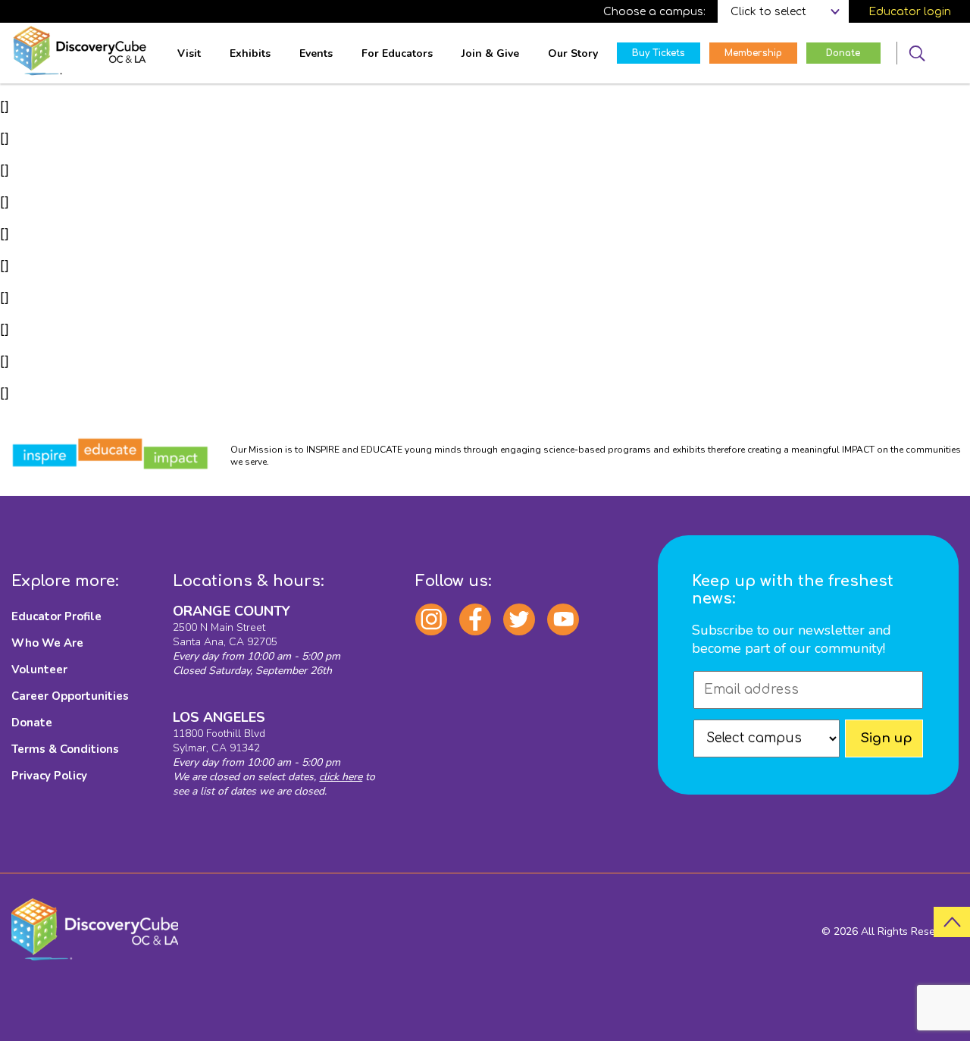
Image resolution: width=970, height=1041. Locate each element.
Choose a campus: (654, 11)
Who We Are (47, 643)
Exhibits (250, 53)
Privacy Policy (49, 775)
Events (316, 53)
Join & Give (490, 53)
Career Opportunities (70, 696)
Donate (31, 722)
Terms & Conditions (65, 749)
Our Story (573, 53)
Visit (189, 53)
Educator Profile (56, 616)
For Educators (397, 53)
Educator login (909, 11)
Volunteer (39, 669)
